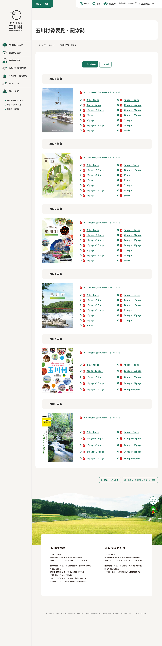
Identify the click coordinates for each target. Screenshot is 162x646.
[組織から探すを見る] (16, 60)
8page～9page (94, 105)
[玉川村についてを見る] (16, 45)
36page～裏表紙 (132, 389)
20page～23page (132, 377)
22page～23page (95, 240)
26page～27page (95, 245)
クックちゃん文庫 (14, 104)
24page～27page (95, 383)
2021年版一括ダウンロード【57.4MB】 (102, 287)
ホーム (37, 45)
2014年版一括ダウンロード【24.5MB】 (102, 352)
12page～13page (95, 300)
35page (90, 130)
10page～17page (132, 105)
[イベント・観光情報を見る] (16, 76)
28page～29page (132, 115)
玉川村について (50, 45)
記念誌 (106, 64)
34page (128, 125)
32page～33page (95, 125)
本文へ (86, 4)
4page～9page (131, 165)
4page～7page (131, 100)
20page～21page (132, 235)
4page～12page (132, 230)
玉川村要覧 (91, 64)
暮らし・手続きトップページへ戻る (142, 480)
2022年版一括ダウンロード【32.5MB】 (102, 222)
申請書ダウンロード (15, 100)
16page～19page (95, 377)
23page (90, 315)
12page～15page (132, 370)
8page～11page (95, 370)
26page (90, 320)
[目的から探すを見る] (16, 53)
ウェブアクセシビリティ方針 (73, 613)
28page (90, 180)
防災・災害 (14, 91)
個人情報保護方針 (93, 613)
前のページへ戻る (111, 480)
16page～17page (95, 305)
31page (128, 120)
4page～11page (132, 295)
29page (128, 180)
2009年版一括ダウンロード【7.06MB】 (102, 417)
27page (90, 115)
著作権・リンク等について (124, 613)
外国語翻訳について (146, 4)
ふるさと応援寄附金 (18, 68)
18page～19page (95, 110)
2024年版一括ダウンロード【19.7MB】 (102, 157)
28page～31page (132, 383)
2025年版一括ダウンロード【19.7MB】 (102, 92)
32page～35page (95, 389)
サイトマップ (142, 613)
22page (128, 310)
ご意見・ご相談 (13, 109)
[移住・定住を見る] (16, 83)
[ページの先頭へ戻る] (153, 506)
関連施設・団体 (53, 613)
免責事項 (107, 613)
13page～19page (95, 235)
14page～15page (132, 300)
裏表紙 (127, 130)
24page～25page (132, 240)
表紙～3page (93, 100)
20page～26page (132, 110)
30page (90, 120)
